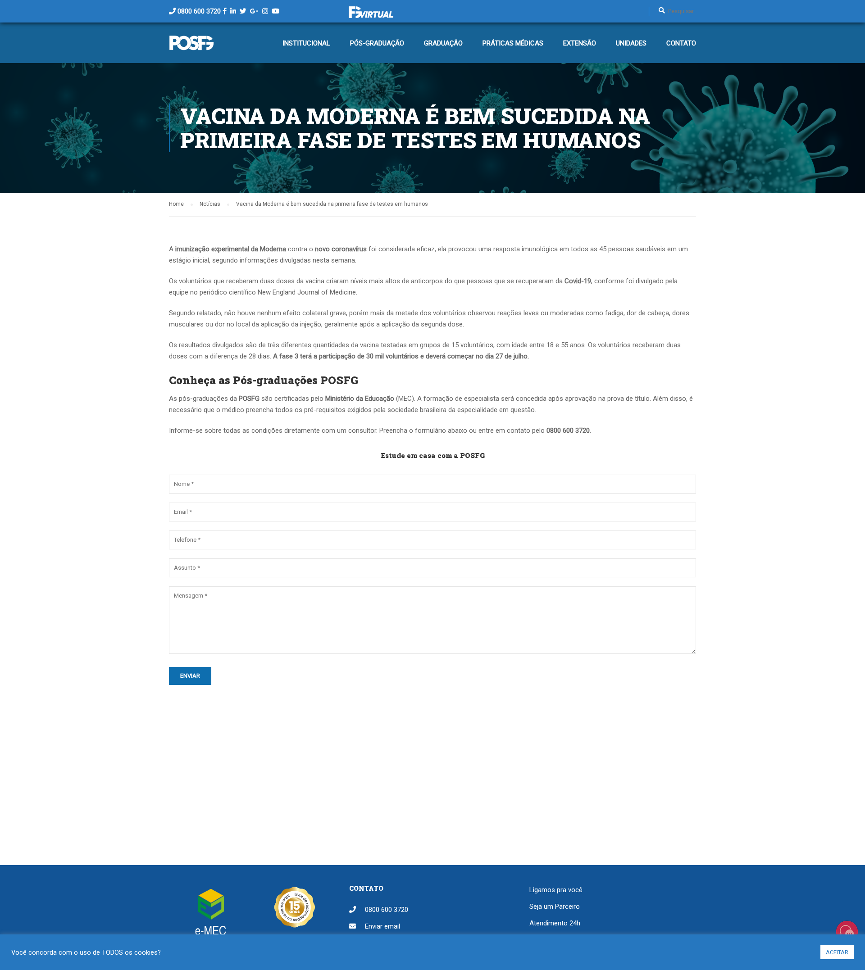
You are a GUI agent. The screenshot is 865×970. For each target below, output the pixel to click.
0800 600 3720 (199, 11)
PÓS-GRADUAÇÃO (377, 43)
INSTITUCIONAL (306, 43)
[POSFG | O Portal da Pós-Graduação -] (191, 47)
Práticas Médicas (513, 43)
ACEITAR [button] (837, 952)
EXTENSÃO (579, 43)
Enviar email (382, 926)
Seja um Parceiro (554, 906)
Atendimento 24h (554, 923)
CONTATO (681, 43)
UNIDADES (631, 43)
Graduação (443, 43)
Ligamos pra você (556, 890)
